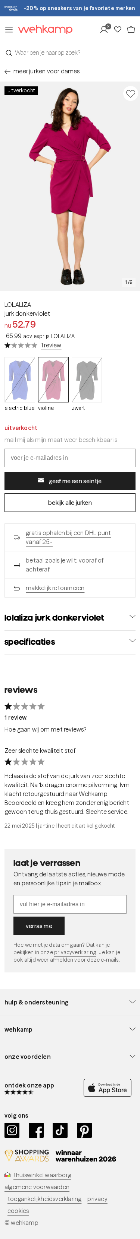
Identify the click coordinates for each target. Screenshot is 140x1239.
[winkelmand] (131, 29)
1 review (51, 345)
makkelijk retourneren (55, 588)
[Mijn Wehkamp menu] (106, 29)
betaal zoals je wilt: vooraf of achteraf (64, 565)
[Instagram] (12, 1130)
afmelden (61, 959)
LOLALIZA (17, 304)
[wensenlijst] (120, 29)
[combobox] (70, 52)
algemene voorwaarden (36, 1187)
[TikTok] (60, 1130)
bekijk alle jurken (70, 502)
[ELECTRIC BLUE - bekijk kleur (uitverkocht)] (19, 379)
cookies (18, 1210)
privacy (97, 1199)
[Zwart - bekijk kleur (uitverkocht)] (87, 379)
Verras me (39, 926)
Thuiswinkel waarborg (42, 1175)
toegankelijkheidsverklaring (44, 1199)
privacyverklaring (75, 952)
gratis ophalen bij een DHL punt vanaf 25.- (68, 537)
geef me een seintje (75, 481)
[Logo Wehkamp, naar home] (42, 30)
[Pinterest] (84, 1130)
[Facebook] (36, 1130)
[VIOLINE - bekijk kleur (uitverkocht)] (53, 379)
